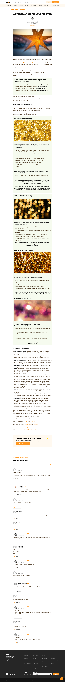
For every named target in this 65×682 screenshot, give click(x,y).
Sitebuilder (25, 658)
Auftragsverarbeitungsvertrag (55, 661)
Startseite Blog (8, 5)
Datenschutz (44, 660)
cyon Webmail (35, 668)
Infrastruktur (44, 661)
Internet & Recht (33, 5)
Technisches (53, 658)
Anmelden (56, 674)
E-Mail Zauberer (35, 665)
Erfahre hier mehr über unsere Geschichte (33, 62)
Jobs (42, 663)
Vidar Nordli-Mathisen (22, 419)
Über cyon (46, 5)
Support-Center (35, 663)
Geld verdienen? (44, 666)
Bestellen (56, 2)
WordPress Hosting (27, 657)
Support (26, 2)
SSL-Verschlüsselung (27, 663)
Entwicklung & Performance (18, 5)
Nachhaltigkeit (44, 658)
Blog (42, 664)
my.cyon (34, 666)
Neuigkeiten (40, 5)
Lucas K (26, 421)
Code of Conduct (53, 657)
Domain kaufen (35, 655)
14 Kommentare (32, 25)
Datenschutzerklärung (54, 660)
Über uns (43, 655)
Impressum (52, 663)
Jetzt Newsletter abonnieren (23, 443)
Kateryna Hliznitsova (29, 427)
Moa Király (27, 430)
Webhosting (26, 655)
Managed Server (26, 660)
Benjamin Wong (28, 424)
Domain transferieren (36, 657)
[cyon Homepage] (14, 654)
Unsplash (32, 419)
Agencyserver (26, 661)
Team (43, 657)
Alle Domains (35, 658)
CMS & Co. (27, 5)
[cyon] (8, 2)
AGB (51, 655)
